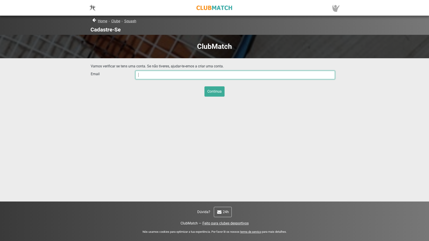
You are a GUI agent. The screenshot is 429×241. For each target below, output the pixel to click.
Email (95, 74)
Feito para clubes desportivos (225, 223)
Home (102, 21)
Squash (130, 21)
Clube (115, 21)
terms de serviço (250, 231)
